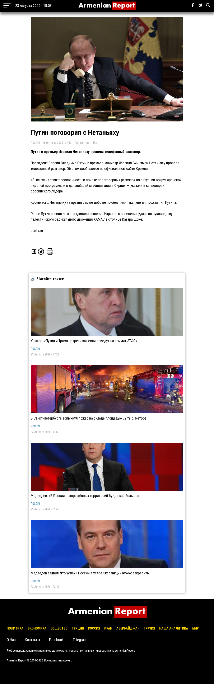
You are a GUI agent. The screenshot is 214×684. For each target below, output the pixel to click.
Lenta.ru (37, 230)
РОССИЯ (36, 348)
